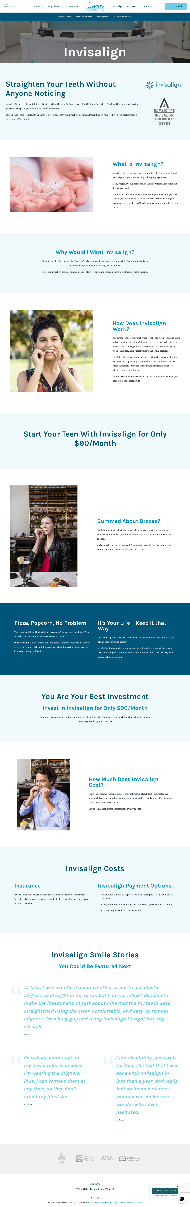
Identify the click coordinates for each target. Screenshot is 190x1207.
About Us (38, 6)
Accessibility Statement (96, 1203)
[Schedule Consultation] (182, 1199)
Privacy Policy (111, 1203)
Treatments (74, 6)
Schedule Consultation (165, 1191)
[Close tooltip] (178, 1187)
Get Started (132, 6)
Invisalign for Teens (84, 17)
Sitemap (138, 1203)
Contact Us (148, 6)
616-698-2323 (9, 6)
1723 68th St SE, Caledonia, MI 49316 (95, 1189)
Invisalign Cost (103, 17)
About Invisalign (64, 17)
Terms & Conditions (126, 1203)
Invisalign (117, 6)
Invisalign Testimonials (122, 17)
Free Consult (176, 6)
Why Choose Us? (56, 6)
